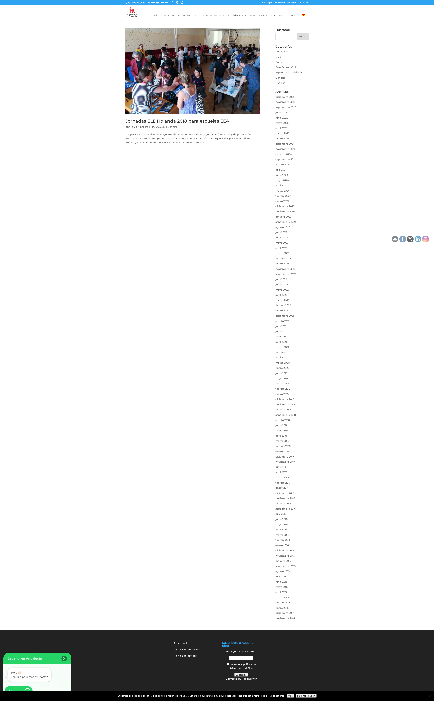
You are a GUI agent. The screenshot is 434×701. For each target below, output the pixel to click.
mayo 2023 (282, 242)
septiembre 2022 (285, 274)
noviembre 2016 (285, 498)
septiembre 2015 (285, 566)
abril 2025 (281, 128)
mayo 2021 (281, 336)
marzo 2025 (282, 133)
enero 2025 (282, 138)
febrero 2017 (282, 482)
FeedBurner (249, 678)
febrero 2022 (283, 305)
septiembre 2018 (285, 414)
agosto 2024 (282, 164)
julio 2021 (280, 326)
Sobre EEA (170, 15)
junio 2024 (281, 175)
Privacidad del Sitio (241, 668)
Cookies (304, 3)
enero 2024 (282, 201)
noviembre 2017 (285, 461)
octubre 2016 (283, 503)
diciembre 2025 (284, 96)
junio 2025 (281, 117)
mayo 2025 (282, 122)
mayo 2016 (281, 524)
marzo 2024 (282, 190)
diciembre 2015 (284, 550)
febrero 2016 (283, 539)
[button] (64, 658)
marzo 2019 (282, 383)
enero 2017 (282, 487)
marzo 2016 (282, 534)
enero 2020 (282, 367)
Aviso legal (266, 3)
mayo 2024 (282, 180)
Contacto (293, 15)
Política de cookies (185, 655)
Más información (306, 695)
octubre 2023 (283, 216)
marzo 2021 (282, 347)
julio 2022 (281, 279)
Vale (290, 695)
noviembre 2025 (285, 101)
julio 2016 (281, 513)
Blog (282, 15)
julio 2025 (281, 112)
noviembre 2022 (285, 268)
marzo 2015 (282, 597)
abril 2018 (281, 435)
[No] (429, 696)
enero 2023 (282, 263)
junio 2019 (281, 373)
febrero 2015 (282, 602)
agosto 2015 (282, 571)
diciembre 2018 (284, 399)
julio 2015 (280, 576)
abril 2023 (281, 248)
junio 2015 (281, 581)
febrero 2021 (282, 352)
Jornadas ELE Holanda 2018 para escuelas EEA (177, 121)
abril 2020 (281, 357)
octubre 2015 (283, 560)
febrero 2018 (283, 446)
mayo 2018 (281, 430)
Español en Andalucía (288, 72)
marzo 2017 (282, 477)
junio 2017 (281, 467)
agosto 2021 (282, 321)
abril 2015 (281, 592)
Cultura (279, 62)
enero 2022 (282, 310)
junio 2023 (281, 237)
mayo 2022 (282, 289)
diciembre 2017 (284, 456)
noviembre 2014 (285, 618)
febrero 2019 (283, 388)
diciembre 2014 (284, 612)
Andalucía (281, 51)
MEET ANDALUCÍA (261, 15)
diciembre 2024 (285, 143)
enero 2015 (282, 607)
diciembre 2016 (284, 493)
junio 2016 (281, 519)
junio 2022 (281, 284)
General (172, 126)
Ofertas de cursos (213, 15)
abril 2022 (281, 294)
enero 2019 (282, 394)
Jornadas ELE (235, 15)
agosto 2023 (282, 227)
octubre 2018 (283, 409)
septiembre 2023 (285, 222)
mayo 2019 (281, 378)
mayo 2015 (281, 586)
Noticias (280, 82)
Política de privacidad (286, 3)
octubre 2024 (283, 154)
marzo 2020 (282, 362)
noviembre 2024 (285, 149)
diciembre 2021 (284, 315)
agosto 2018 (282, 420)
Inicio (157, 15)
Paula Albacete (139, 126)
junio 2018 (281, 425)
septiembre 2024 (285, 159)
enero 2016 (282, 545)
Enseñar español (285, 67)
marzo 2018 (282, 440)
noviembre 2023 (285, 211)
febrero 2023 (283, 258)
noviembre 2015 (285, 555)
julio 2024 (281, 169)
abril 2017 (281, 472)
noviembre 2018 (285, 404)
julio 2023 (281, 232)
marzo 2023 (282, 253)
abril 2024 (281, 185)
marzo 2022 (282, 300)
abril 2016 (281, 529)
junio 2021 (281, 331)
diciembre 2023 (284, 206)
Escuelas (191, 15)
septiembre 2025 (285, 107)
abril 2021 (281, 341)
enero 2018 (282, 451)
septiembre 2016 (285, 508)
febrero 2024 (283, 195)
